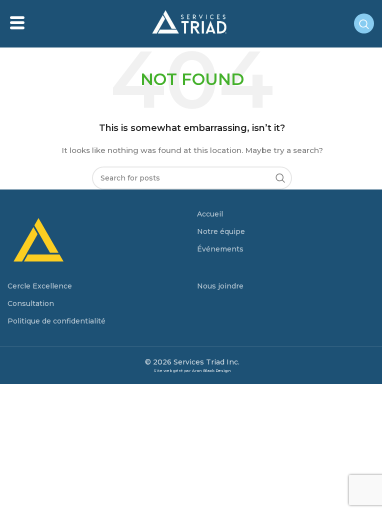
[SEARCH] (280, 178)
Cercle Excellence (40, 286)
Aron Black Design (211, 370)
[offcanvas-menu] (17, 23)
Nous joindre (220, 286)
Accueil (210, 214)
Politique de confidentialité (57, 321)
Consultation (31, 303)
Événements (220, 249)
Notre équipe (221, 231)
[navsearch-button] (364, 24)
